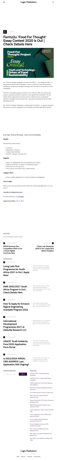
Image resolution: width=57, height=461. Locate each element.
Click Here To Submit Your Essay (13, 192)
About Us (23, 456)
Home (18, 456)
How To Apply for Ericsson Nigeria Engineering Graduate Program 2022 (16, 306)
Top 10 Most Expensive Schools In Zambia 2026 (41, 392)
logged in (11, 236)
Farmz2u (21, 196)
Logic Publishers (29, 2)
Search (23, 374)
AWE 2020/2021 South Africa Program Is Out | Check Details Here (15, 289)
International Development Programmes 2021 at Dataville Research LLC (14, 326)
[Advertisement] (28, 14)
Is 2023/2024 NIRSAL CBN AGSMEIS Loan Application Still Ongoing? (16, 361)
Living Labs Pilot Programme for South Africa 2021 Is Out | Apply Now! (16, 271)
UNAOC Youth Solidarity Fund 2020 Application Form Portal (15, 344)
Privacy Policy (37, 456)
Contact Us (29, 456)
